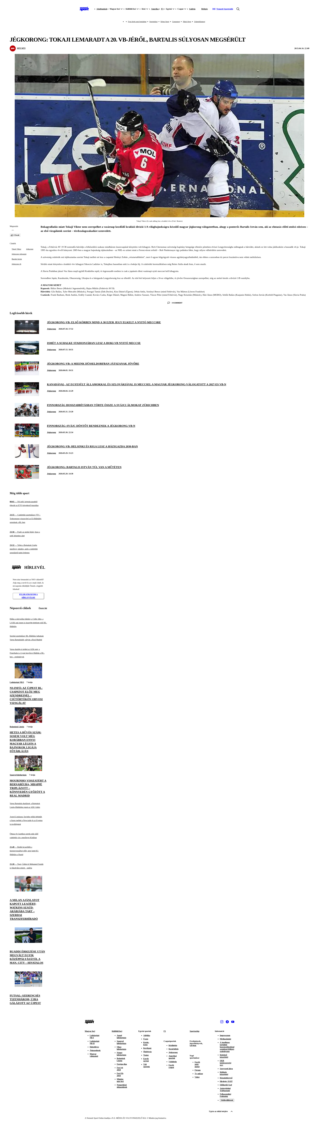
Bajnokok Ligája (17, 727)
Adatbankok (101, 9)
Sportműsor (153, 22)
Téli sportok (146, 1065)
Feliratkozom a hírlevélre (28, 596)
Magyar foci (90, 1031)
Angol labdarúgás (121, 1036)
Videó (197, 1077)
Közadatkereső (226, 1078)
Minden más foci (120, 1080)
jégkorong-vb (16, 264)
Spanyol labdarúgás (18, 775)
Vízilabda (173, 1062)
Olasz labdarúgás (121, 1048)
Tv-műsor (199, 1074)
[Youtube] (232, 1021)
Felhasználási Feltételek (225, 1095)
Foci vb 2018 (120, 1069)
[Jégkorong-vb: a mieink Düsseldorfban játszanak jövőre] (27, 375)
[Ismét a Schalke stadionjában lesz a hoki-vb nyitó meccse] (27, 354)
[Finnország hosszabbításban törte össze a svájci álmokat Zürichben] (27, 416)
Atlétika (146, 1035)
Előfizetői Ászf (226, 1085)
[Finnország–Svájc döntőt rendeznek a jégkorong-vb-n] (27, 437)
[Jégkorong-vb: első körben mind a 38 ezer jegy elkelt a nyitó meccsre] (27, 333)
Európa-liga (122, 1064)
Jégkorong (51, 329)
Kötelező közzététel (224, 1056)
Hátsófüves (94, 1047)
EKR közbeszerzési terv (225, 1063)
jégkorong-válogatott (19, 254)
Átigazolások (95, 1050)
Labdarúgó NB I (17, 682)
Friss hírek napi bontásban (137, 22)
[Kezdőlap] (84, 9)
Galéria (192, 9)
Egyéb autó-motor (197, 1064)
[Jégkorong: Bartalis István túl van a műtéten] (27, 478)
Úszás (145, 1039)
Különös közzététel (224, 1073)
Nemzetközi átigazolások (122, 1086)
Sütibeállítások (227, 1100)
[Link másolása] (13, 230)
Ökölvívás (147, 1052)
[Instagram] (221, 1021)
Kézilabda (173, 1045)
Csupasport (176, 22)
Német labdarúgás (121, 1054)
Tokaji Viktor (16, 249)
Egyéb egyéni (146, 1060)
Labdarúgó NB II (94, 1042)
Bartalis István (17, 259)
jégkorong (29, 249)
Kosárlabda (173, 1049)
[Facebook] (227, 1021)
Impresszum (225, 1035)
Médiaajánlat (225, 1039)
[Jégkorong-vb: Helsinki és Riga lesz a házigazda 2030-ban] (27, 457)
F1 (162, 9)
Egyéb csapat (171, 1066)
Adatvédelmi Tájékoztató (225, 1089)
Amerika (155, 9)
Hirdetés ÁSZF (226, 1081)
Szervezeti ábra (226, 1069)
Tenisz (146, 1055)
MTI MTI (21, 48)
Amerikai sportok (173, 1057)
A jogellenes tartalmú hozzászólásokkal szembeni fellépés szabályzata (227, 1046)
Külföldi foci (117, 1031)
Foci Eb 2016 (120, 1074)
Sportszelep (194, 1031)
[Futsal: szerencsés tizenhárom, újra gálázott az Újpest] (28, 986)
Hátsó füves (187, 22)
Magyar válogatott (94, 1055)
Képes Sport (165, 22)
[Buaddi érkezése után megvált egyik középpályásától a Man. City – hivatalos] (28, 942)
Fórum (197, 1070)
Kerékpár (147, 1048)
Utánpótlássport (199, 22)
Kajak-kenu (146, 1043)
